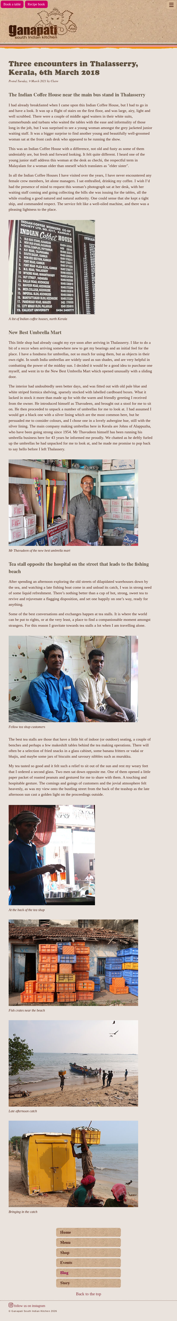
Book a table (12, 4)
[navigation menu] (171, 5)
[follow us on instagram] (11, 1306)
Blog (64, 1272)
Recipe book (36, 4)
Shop (65, 1252)
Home (65, 1232)
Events (66, 1262)
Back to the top (88, 1294)
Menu (65, 1242)
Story (65, 1283)
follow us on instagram (29, 1306)
